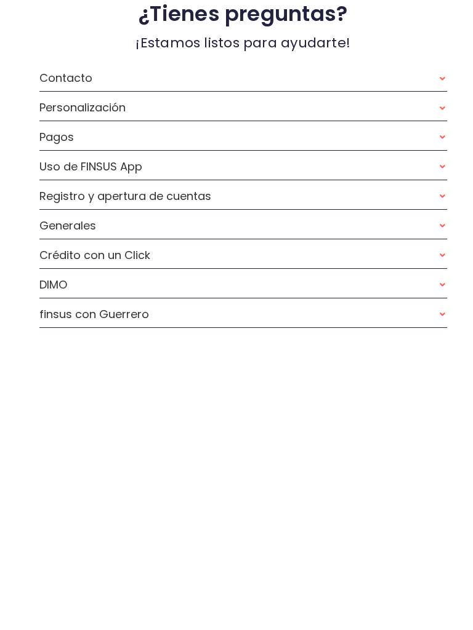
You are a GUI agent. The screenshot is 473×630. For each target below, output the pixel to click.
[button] (243, 78)
